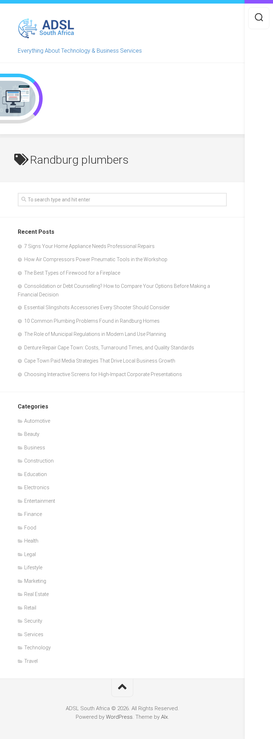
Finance (33, 514)
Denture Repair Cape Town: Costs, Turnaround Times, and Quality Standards (109, 347)
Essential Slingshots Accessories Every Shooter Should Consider (97, 307)
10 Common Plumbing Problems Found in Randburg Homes (92, 321)
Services (33, 634)
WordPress (119, 717)
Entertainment (39, 501)
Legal (30, 554)
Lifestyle (33, 567)
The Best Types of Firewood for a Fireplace (72, 273)
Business (34, 447)
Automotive (37, 421)
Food (30, 528)
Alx (164, 717)
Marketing (35, 581)
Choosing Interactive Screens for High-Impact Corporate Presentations (103, 374)
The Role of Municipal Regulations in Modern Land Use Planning (95, 334)
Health (31, 541)
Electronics (36, 487)
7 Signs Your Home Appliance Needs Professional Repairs (89, 246)
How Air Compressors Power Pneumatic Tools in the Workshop (95, 259)
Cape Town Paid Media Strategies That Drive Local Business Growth (99, 361)
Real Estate (36, 594)
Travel (31, 661)
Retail (30, 608)
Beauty (31, 434)
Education (35, 474)
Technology (37, 647)
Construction (39, 461)
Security (33, 621)
